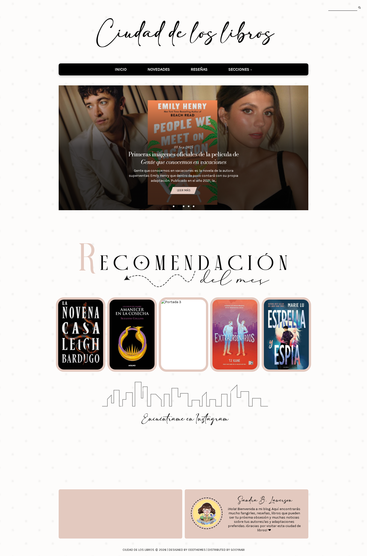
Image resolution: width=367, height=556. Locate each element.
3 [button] (183, 206)
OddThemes (197, 550)
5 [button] (193, 206)
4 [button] (188, 206)
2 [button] (178, 206)
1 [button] (173, 206)
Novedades (159, 69)
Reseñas (199, 69)
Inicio (121, 69)
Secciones (238, 69)
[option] (183, 147)
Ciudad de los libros (138, 550)
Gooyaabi (238, 550)
